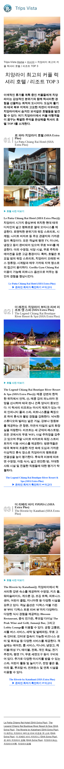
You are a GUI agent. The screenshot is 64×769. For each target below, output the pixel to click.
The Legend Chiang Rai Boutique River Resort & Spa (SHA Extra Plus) (31, 726)
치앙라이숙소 (50, 740)
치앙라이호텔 (24, 743)
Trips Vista (26, 8)
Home (20, 62)
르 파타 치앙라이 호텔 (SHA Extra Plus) (23, 740)
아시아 (30, 62)
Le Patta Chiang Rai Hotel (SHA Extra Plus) (25, 722)
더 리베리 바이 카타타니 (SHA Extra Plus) (36, 736)
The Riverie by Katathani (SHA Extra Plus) (37, 729)
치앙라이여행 (10, 743)
